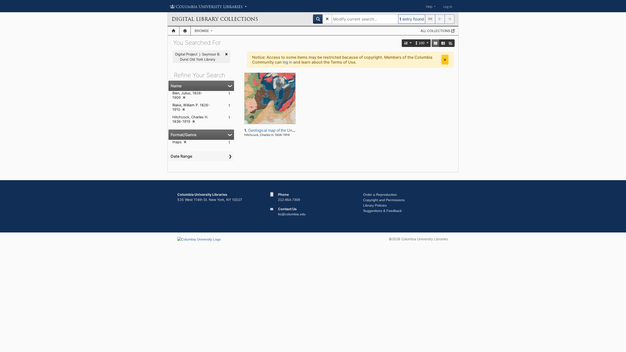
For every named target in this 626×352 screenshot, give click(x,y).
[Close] (444, 60)
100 (421, 43)
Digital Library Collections (215, 19)
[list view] (443, 43)
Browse (202, 30)
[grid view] (435, 43)
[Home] (173, 30)
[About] (184, 30)
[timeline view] (451, 43)
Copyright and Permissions (384, 200)
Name (176, 85)
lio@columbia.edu (292, 214)
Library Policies (375, 205)
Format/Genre (183, 134)
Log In (447, 7)
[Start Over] (327, 19)
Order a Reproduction (380, 195)
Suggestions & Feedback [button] (382, 211)
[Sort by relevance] (408, 43)
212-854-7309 (289, 200)
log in (287, 62)
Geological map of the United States (279, 130)
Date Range (181, 156)
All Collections (436, 30)
